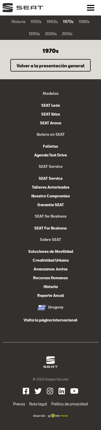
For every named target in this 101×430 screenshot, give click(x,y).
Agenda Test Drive (50, 155)
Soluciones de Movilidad (50, 251)
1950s (36, 21)
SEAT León (50, 105)
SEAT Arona (50, 123)
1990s (34, 34)
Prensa (19, 404)
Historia (18, 21)
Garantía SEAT (50, 205)
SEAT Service (51, 178)
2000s (51, 34)
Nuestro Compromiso (50, 196)
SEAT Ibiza (50, 114)
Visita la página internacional (50, 320)
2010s (67, 34)
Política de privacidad (69, 404)
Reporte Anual (50, 295)
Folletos (50, 146)
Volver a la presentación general (50, 65)
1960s (52, 21)
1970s (68, 21)
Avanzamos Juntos (51, 269)
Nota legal (38, 404)
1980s (84, 21)
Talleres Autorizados (50, 187)
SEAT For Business (50, 228)
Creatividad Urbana (51, 260)
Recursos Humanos (50, 278)
